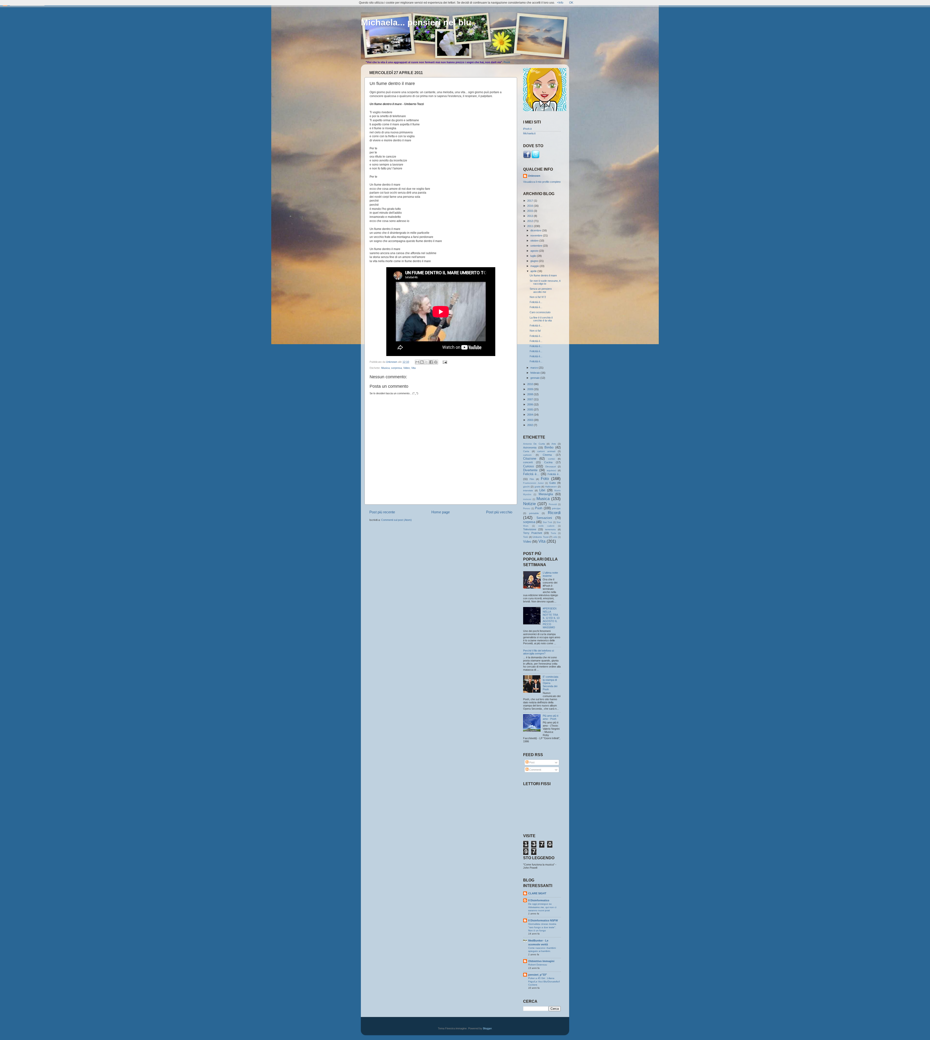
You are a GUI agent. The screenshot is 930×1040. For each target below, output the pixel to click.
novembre (536, 235)
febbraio (535, 372)
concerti (528, 462)
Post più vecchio (499, 512)
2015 (530, 210)
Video (406, 367)
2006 (530, 404)
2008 (530, 394)
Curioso (528, 466)
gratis (538, 486)
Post (531, 762)
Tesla (553, 533)
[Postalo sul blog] (421, 362)
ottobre (534, 240)
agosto (534, 250)
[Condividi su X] (426, 362)
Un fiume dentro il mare (543, 275)
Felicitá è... (531, 474)
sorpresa (396, 367)
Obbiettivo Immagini (541, 961)
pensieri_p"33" (537, 974)
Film (532, 479)
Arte (553, 443)
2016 (530, 205)
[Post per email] (444, 361)
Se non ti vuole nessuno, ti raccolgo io (545, 282)
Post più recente (382, 512)
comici (551, 458)
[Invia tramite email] (417, 362)
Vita (413, 367)
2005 (530, 409)
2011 (530, 226)
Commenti (534, 769)
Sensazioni (544, 518)
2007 (530, 399)
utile (555, 537)
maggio (535, 266)
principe (556, 508)
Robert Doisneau (537, 964)
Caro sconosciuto (540, 312)
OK (571, 2)
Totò (525, 537)
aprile (533, 271)
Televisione (529, 529)
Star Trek (547, 522)
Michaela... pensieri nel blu (416, 22)
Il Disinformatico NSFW (543, 920)
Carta (526, 451)
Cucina (548, 462)
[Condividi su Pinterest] (435, 362)
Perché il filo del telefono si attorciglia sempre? (538, 652)
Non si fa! (535, 330)
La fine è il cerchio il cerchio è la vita (541, 319)
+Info (560, 2)
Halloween (551, 486)
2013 (530, 215)
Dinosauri (550, 466)
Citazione (529, 458)
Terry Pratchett (532, 532)
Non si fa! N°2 (538, 297)
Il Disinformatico (538, 900)
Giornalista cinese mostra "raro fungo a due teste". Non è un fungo (542, 927)
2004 (530, 414)
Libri (542, 490)
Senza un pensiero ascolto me (541, 290)
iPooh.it (527, 128)
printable (534, 513)
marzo (534, 367)
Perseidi (553, 504)
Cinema (547, 454)
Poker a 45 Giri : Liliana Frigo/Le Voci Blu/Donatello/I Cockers (544, 981)
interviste (528, 490)
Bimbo (548, 447)
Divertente (530, 470)
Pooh (507, 62)
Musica (385, 367)
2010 (530, 384)
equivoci (551, 470)
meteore (527, 499)
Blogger (487, 1028)
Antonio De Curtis (534, 443)
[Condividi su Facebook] (431, 362)
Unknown (534, 175)
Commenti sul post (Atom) (396, 519)
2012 (530, 221)
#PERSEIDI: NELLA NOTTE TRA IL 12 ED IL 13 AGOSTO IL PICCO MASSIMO (551, 618)
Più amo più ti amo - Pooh (550, 717)
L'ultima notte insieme (550, 574)
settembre (536, 245)
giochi (526, 486)
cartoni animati (546, 451)
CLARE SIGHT (537, 893)
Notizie (529, 503)
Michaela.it (529, 133)
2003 (530, 419)
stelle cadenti (546, 526)
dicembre (536, 230)
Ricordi (554, 512)
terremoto (550, 529)
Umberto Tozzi (541, 537)
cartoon (527, 455)
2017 (530, 200)
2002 (530, 425)
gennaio (535, 377)
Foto (545, 478)
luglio (533, 255)
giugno (534, 260)
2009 (530, 389)
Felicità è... (536, 302)
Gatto (552, 482)
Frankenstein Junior (533, 483)
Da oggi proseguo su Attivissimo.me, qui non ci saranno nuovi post (542, 907)
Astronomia (529, 447)
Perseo (526, 508)
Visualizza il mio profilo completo (542, 181)
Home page (440, 512)
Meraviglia (546, 494)
